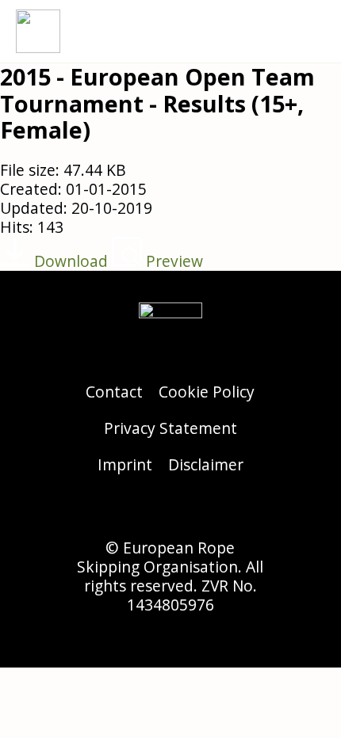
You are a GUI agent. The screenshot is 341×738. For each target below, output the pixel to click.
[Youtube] (214, 511)
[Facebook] (170, 511)
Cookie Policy (207, 391)
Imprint (125, 464)
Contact (114, 391)
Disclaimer (205, 464)
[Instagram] (127, 511)
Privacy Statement (170, 428)
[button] (314, 31)
